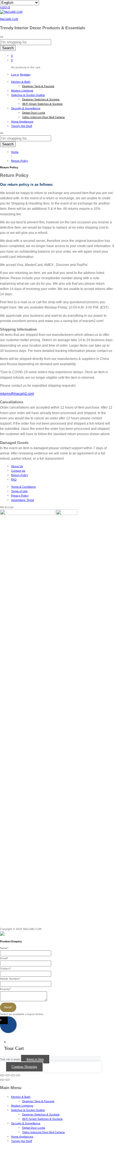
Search (8, 48)
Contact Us (18, 470)
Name (4, 948)
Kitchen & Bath (20, 1096)
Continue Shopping (24, 1067)
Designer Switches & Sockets (40, 99)
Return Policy (19, 475)
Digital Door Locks (33, 112)
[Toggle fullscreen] (13, 1075)
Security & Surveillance (25, 1123)
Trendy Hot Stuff (21, 125)
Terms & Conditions (23, 486)
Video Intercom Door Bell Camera (43, 117)
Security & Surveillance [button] (25, 108)
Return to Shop (35, 1059)
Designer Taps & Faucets (38, 86)
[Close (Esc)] (2, 1075)
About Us (17, 466)
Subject (5, 968)
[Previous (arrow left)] (2, 1080)
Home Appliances (22, 121)
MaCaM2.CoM (9, 18)
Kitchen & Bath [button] (20, 81)
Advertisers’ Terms (22, 499)
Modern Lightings (22, 90)
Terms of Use (19, 491)
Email (4, 958)
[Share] (7, 1075)
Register (25, 74)
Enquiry (5, 988)
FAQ (14, 479)
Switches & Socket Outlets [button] (28, 94)
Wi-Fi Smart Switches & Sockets (42, 103)
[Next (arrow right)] (7, 1080)
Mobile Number (10, 978)
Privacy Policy (19, 495)
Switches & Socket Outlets (28, 1110)
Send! (8, 1007)
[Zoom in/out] (18, 1075)
